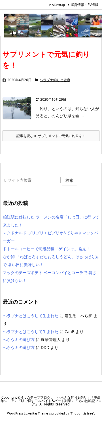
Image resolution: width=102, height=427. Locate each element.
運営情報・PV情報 (84, 4)
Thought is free (82, 413)
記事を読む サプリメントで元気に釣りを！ (51, 135)
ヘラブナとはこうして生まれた (30, 315)
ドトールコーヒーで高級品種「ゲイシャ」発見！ (46, 248)
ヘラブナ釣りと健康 (55, 79)
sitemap (58, 4)
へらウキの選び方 (19, 339)
